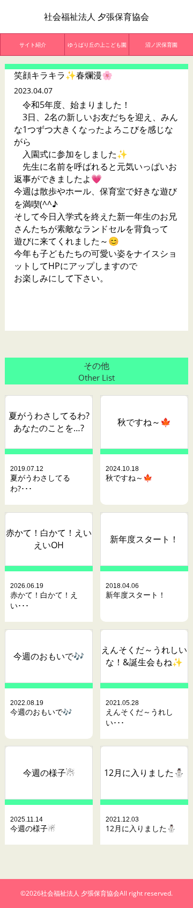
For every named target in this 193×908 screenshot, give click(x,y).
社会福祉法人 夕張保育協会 (96, 17)
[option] (33, 44)
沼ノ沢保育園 (161, 44)
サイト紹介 (32, 44)
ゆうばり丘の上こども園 (97, 44)
